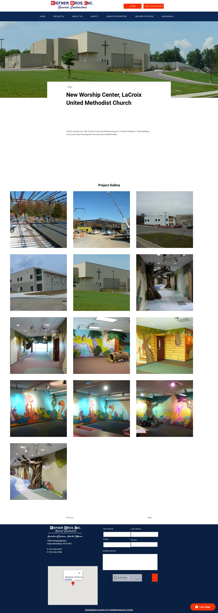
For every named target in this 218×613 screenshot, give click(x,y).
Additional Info (109, 575)
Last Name (136, 553)
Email (105, 564)
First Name (108, 553)
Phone (134, 564)
